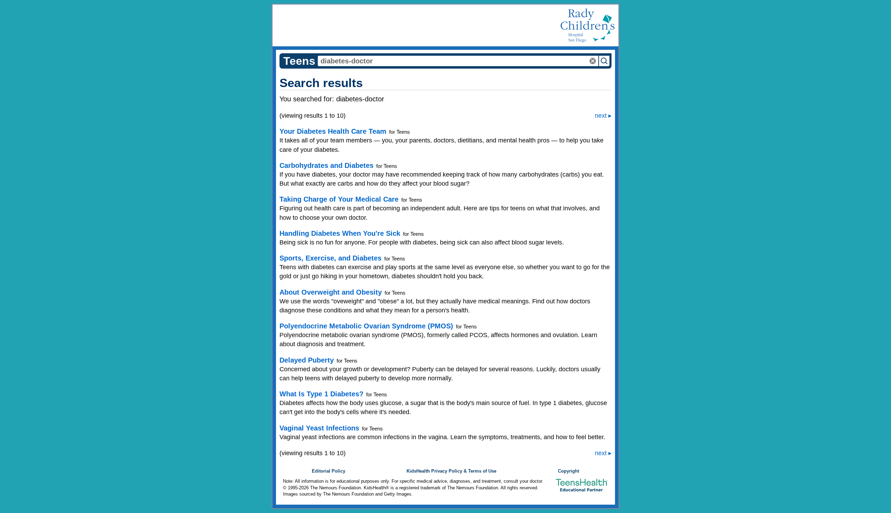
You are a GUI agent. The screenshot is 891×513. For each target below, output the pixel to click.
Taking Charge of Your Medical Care (339, 199)
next (601, 115)
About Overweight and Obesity (330, 292)
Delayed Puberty (306, 360)
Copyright (568, 471)
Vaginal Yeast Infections (319, 428)
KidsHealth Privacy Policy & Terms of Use (451, 471)
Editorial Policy (328, 471)
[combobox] (458, 61)
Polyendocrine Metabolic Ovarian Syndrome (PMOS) (366, 326)
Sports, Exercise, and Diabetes (330, 258)
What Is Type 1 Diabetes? (321, 394)
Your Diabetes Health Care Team (332, 131)
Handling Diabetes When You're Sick (339, 233)
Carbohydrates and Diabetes (326, 165)
